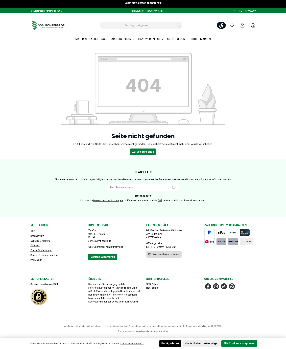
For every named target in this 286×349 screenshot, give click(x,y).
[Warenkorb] (252, 25)
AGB (160, 200)
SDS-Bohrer (152, 284)
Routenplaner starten (165, 254)
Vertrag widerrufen (103, 256)
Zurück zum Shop (143, 151)
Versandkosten (114, 326)
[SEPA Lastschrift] (233, 232)
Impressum (36, 260)
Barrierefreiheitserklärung (44, 255)
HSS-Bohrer (152, 287)
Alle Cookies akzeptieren (239, 343)
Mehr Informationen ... (131, 343)
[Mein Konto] (242, 25)
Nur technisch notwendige (201, 343)
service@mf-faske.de (99, 241)
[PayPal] (209, 232)
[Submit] (174, 187)
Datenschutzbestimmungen (108, 200)
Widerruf (35, 245)
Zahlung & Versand (40, 240)
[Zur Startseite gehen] (48, 25)
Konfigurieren (170, 343)
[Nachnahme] (233, 241)
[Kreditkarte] (245, 232)
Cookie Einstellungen (41, 250)
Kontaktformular (114, 247)
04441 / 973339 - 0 (98, 234)
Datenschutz (37, 236)
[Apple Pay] (221, 232)
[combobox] (137, 25)
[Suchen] (178, 25)
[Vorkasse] (221, 241)
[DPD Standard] (209, 241)
